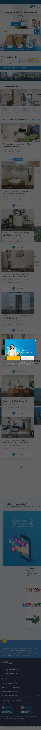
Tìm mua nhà (13, 358)
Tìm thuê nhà (27, 358)
